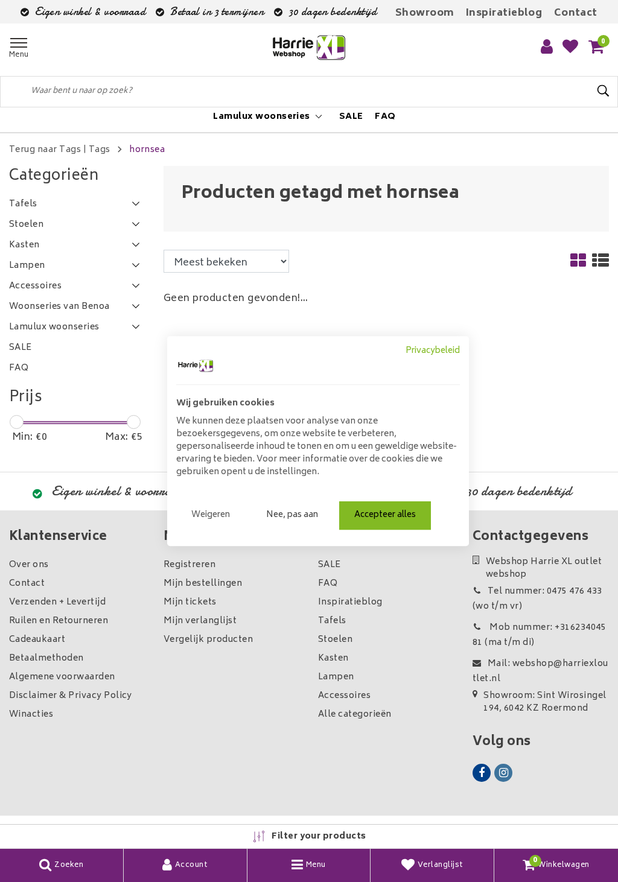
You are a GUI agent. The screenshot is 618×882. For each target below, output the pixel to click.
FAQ (327, 583)
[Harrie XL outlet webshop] (309, 48)
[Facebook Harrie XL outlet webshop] (482, 773)
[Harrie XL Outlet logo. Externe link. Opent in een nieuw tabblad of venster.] (195, 365)
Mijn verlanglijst (200, 621)
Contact (575, 13)
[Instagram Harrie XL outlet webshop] (503, 773)
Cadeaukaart (37, 639)
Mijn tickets (190, 602)
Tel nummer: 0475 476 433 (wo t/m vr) (537, 599)
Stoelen (335, 639)
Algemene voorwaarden (62, 677)
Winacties (31, 714)
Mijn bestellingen (203, 583)
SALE (329, 565)
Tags (99, 149)
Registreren (189, 565)
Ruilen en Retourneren (58, 621)
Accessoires (344, 695)
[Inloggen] (547, 47)
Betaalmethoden (46, 658)
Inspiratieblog (504, 13)
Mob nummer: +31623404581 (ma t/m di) (539, 635)
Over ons (29, 565)
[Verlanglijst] (570, 48)
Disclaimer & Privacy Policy (70, 695)
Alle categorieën (355, 714)
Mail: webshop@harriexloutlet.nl (540, 671)
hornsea (147, 149)
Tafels (332, 621)
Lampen (336, 677)
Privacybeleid (433, 351)
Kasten (333, 658)
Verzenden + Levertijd (57, 602)
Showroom (424, 13)
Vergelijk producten (208, 639)
